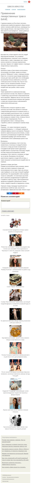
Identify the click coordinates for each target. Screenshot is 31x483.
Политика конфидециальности (8, 479)
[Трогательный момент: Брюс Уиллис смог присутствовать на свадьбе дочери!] (15, 425)
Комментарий (6, 201)
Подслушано (21, 9)
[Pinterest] (15, 193)
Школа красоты (15, 6)
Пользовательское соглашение (13, 477)
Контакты (4, 477)
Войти (25, 2)
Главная (7, 9)
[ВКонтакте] (10, 193)
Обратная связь (5, 481)
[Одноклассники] (21, 193)
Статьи (14, 9)
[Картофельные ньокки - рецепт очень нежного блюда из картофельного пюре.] (15, 336)
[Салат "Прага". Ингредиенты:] (15, 285)
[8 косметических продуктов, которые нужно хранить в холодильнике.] (15, 228)
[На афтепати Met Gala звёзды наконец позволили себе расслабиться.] (15, 319)
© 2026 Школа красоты (6, 475)
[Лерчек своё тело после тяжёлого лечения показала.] (15, 408)
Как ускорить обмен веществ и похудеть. (14, 467)
